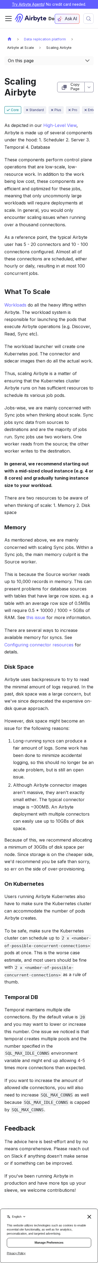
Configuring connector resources (39, 644)
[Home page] (9, 39)
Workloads (15, 305)
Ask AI (71, 18)
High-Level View (59, 125)
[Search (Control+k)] (88, 18)
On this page (21, 60)
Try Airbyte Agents (28, 4)
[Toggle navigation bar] (8, 18)
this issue (35, 617)
